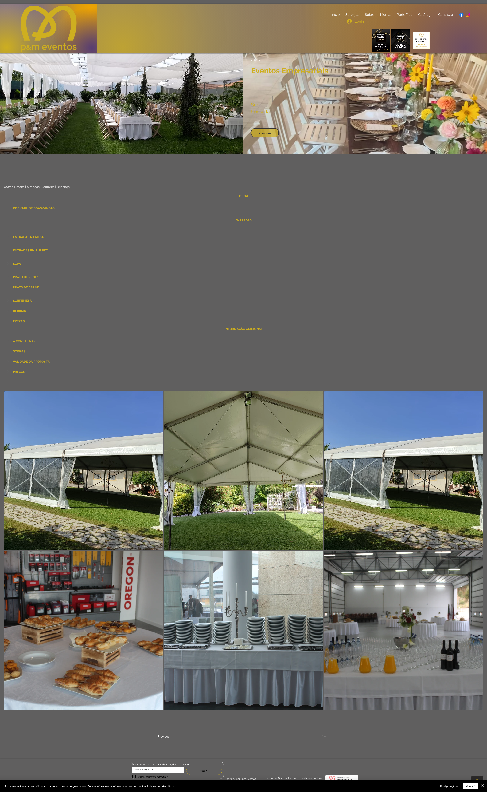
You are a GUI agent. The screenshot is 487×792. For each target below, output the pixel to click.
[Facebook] (461, 15)
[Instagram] (468, 15)
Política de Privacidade (161, 786)
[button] (8, 208)
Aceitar (470, 786)
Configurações (449, 786)
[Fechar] (482, 786)
